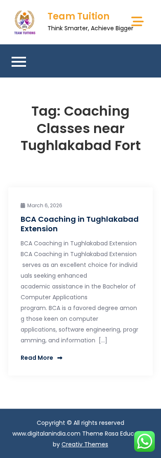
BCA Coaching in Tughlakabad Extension (80, 224)
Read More (37, 358)
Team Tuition (78, 16)
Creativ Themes (85, 444)
